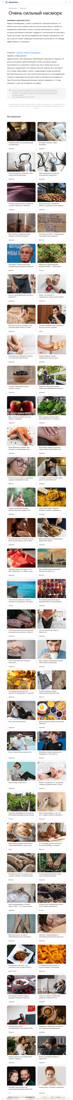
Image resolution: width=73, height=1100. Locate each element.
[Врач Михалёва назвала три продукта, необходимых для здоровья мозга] (21, 441)
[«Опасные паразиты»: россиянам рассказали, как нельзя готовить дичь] (21, 623)
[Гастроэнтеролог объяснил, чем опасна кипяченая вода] (21, 166)
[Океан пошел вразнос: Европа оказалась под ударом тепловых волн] (21, 593)
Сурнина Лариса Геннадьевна (28, 53)
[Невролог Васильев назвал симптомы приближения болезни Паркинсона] (51, 380)
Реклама (16, 1098)
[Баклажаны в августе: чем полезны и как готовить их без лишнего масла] (21, 959)
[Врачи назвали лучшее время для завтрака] (51, 715)
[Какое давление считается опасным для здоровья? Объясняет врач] (51, 166)
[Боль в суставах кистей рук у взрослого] (21, 654)
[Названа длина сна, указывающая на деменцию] (21, 136)
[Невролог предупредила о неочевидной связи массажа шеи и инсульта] (51, 928)
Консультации (13, 8)
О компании (9, 1098)
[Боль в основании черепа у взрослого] (51, 1050)
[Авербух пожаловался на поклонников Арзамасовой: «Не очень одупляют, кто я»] (21, 1080)
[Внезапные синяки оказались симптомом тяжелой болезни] (51, 441)
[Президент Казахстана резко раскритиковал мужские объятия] (21, 258)
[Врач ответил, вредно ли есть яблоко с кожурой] (21, 410)
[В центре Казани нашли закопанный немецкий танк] (51, 684)
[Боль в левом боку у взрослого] (21, 745)
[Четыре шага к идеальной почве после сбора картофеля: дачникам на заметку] (51, 898)
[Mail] (6, 2)
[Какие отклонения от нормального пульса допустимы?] (51, 288)
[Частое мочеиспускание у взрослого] (51, 623)
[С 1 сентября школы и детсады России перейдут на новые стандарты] (51, 837)
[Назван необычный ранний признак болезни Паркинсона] (21, 502)
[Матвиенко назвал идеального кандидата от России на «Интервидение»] (51, 745)
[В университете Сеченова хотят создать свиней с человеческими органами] (21, 867)
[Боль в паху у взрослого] (21, 776)
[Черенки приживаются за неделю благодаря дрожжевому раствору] (21, 806)
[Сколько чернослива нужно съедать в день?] (21, 380)
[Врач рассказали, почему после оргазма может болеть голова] (21, 319)
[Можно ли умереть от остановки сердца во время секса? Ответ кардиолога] (51, 776)
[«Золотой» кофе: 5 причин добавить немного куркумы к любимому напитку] (51, 502)
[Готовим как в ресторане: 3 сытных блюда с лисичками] (51, 959)
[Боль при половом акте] (21, 715)
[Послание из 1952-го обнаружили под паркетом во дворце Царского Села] (51, 227)
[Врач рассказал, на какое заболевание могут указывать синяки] (21, 928)
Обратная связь (61, 1098)
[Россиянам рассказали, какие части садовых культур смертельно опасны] (51, 867)
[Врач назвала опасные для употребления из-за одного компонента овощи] (51, 410)
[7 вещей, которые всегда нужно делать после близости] (51, 471)
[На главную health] (13, 2)
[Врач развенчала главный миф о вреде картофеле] (51, 532)
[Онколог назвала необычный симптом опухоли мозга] (51, 989)
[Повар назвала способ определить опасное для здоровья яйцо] (51, 349)
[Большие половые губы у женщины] (51, 136)
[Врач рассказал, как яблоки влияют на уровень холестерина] (51, 197)
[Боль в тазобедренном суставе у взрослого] (21, 288)
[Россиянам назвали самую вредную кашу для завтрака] (21, 989)
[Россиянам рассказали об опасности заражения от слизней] (21, 684)
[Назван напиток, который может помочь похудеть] (21, 1050)
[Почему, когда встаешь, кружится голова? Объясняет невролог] (21, 197)
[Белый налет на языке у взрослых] (51, 1080)
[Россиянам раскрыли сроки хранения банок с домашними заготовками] (51, 593)
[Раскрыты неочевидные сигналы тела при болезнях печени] (21, 349)
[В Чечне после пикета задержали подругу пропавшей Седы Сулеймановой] (21, 471)
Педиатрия (23, 8)
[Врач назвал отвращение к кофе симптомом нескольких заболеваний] (51, 654)
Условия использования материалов (45, 1098)
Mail (3, 1098)
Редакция (31, 1098)
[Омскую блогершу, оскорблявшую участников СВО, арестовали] (21, 1020)
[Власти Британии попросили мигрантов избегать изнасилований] (51, 563)
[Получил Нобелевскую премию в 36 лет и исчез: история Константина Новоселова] (51, 319)
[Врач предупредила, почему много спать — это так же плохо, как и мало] (21, 898)
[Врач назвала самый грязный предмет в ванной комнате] (21, 227)
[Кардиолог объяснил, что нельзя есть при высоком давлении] (51, 1020)
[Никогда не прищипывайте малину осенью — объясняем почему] (51, 258)
